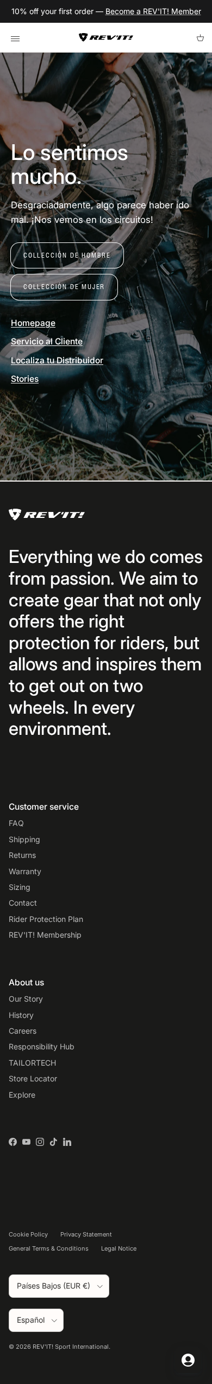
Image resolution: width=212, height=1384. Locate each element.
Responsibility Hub (41, 1046)
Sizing (19, 887)
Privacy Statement (86, 1234)
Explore (22, 1094)
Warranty (25, 871)
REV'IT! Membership (45, 934)
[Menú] (15, 37)
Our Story (26, 998)
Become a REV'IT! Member (153, 11)
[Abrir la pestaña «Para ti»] (188, 1360)
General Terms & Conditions (49, 1248)
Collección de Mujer (64, 287)
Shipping (24, 839)
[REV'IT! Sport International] (106, 37)
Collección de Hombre (67, 255)
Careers (22, 1030)
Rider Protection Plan (46, 919)
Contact (23, 902)
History (21, 1015)
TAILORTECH (32, 1062)
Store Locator (33, 1078)
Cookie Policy (28, 1234)
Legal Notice (118, 1248)
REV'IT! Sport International (71, 1346)
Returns (22, 855)
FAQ (16, 823)
